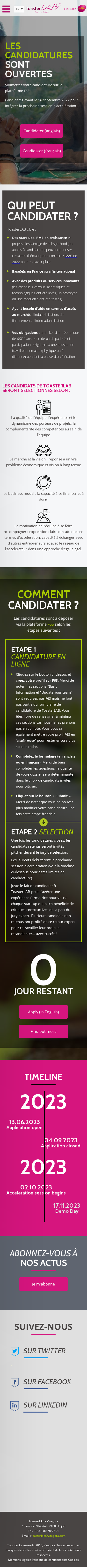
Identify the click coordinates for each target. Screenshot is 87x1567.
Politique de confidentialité (49, 1560)
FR (17, 9)
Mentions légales (19, 1560)
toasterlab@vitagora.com (48, 1536)
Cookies (73, 1560)
